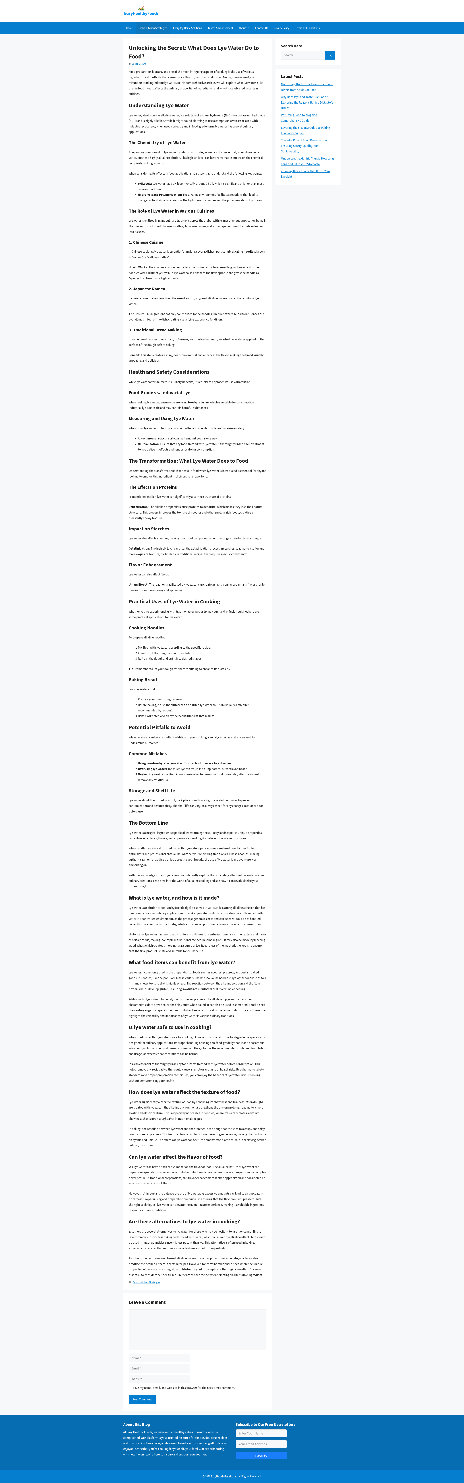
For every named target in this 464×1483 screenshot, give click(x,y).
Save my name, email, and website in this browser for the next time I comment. (184, 1388)
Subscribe (261, 1455)
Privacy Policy (281, 28)
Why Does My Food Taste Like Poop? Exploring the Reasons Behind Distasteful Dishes (308, 102)
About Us (244, 28)
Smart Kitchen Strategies (153, 28)
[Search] (330, 55)
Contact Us (261, 28)
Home (129, 28)
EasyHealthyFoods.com (224, 1476)
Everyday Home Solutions (187, 28)
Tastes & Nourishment (220, 28)
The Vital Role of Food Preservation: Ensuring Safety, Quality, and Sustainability (304, 145)
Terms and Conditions (307, 28)
